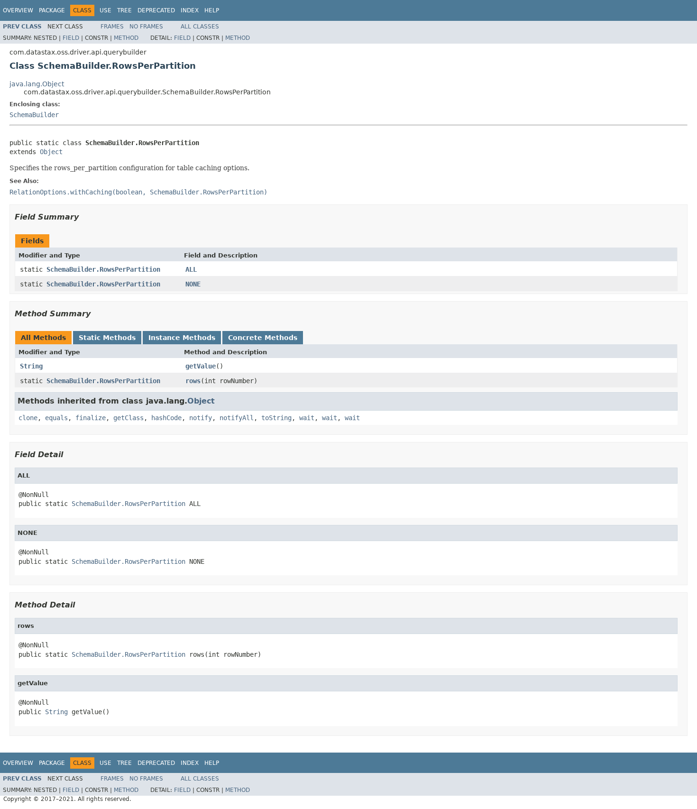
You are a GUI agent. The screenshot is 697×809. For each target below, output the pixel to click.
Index (190, 10)
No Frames (146, 26)
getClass (128, 418)
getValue (200, 366)
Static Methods (107, 337)
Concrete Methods (262, 337)
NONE (193, 284)
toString (276, 418)
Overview (18, 10)
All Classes (200, 26)
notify (200, 418)
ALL (191, 269)
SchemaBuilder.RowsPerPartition (103, 269)
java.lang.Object (36, 84)
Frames (112, 26)
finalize (90, 418)
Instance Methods (181, 337)
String (31, 366)
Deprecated (156, 10)
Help (211, 10)
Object (51, 152)
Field (71, 38)
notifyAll (237, 418)
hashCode (166, 418)
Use (105, 10)
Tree (124, 10)
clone (27, 418)
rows (193, 381)
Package (52, 10)
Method (126, 38)
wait (306, 418)
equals (56, 418)
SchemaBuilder (34, 115)
